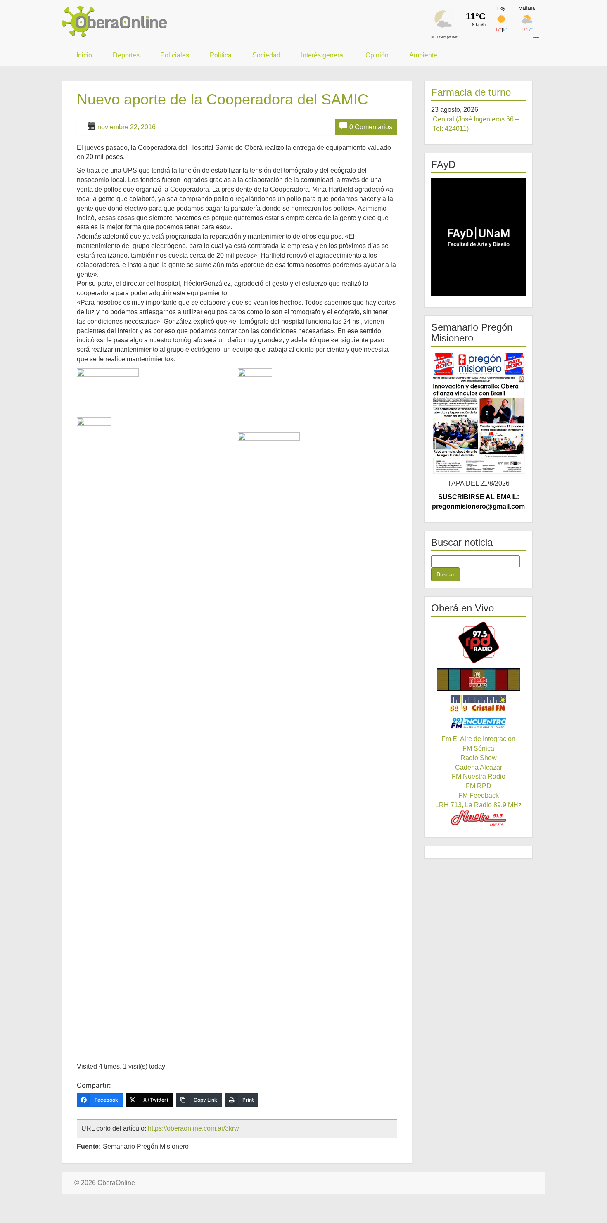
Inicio (84, 55)
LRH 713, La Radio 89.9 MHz (478, 804)
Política (221, 55)
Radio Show (478, 757)
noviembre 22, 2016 (126, 126)
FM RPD (478, 785)
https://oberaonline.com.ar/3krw (193, 1128)
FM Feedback (478, 795)
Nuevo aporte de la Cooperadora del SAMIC (222, 99)
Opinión (377, 55)
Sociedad (266, 55)
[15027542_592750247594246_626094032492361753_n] (156, 391)
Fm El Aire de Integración (478, 738)
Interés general (323, 55)
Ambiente (423, 55)
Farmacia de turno (471, 92)
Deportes (126, 55)
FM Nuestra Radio (478, 776)
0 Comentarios (370, 126)
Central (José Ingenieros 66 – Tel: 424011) (476, 124)
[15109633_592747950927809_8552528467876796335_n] (317, 742)
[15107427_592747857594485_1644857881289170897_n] (156, 448)
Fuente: (89, 1146)
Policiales (174, 55)
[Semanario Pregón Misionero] (478, 413)
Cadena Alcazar (478, 767)
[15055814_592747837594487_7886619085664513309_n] (317, 399)
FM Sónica (478, 748)
